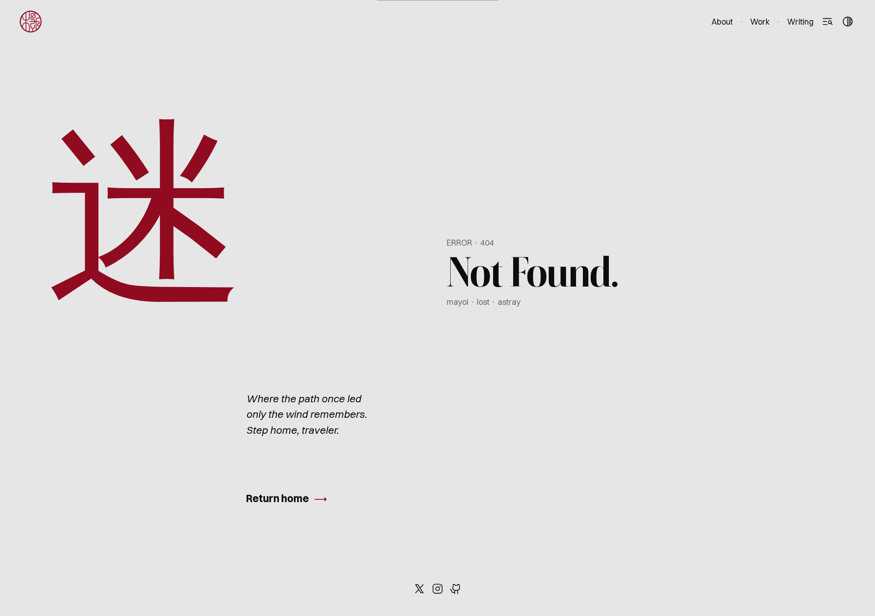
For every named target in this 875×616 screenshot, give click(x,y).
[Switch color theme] (848, 22)
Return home (277, 498)
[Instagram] (437, 589)
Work (760, 21)
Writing (800, 21)
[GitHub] (456, 589)
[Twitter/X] (419, 589)
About (722, 21)
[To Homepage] (30, 21)
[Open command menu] (827, 22)
